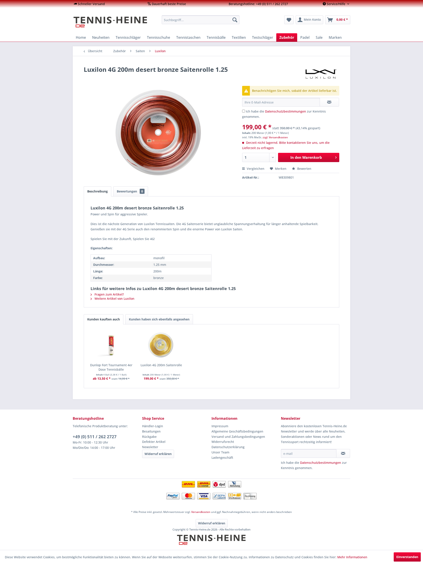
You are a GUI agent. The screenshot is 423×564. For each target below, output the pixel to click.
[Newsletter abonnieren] (343, 453)
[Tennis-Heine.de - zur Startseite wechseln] (114, 22)
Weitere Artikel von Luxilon (114, 298)
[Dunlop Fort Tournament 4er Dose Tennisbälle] (111, 345)
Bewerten (303, 168)
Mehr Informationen (352, 557)
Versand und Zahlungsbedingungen (238, 437)
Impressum (220, 426)
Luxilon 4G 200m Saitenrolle (161, 365)
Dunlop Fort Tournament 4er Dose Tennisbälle (111, 367)
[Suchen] (234, 19)
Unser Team (220, 452)
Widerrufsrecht (223, 442)
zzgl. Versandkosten (275, 137)
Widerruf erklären (158, 454)
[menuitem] (89, 4)
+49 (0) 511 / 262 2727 (95, 437)
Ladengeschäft (222, 457)
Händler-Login (152, 426)
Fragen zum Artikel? (109, 294)
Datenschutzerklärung (228, 447)
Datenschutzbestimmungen (285, 111)
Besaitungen (151, 431)
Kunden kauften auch (103, 319)
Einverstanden (407, 557)
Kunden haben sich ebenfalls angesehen (159, 319)
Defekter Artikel (153, 442)
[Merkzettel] (289, 19)
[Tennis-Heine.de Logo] (211, 543)
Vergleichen (255, 168)
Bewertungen (130, 191)
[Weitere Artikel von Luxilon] (320, 73)
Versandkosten (200, 512)
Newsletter (150, 447)
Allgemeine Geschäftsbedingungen (237, 431)
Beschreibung (97, 191)
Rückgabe (149, 437)
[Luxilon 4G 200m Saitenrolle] (161, 345)
